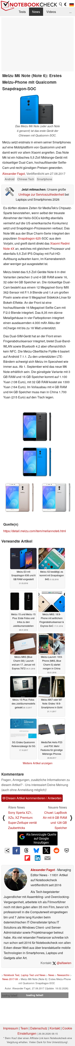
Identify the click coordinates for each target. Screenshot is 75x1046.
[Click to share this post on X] (46, 850)
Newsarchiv (63, 975)
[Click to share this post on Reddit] (56, 850)
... (70, 11)
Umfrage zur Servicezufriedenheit (41, 194)
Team (24, 1028)
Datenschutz (38, 1028)
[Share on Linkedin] (37, 858)
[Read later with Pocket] (66, 850)
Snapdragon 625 (29, 238)
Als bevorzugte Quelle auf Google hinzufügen (41, 838)
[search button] (60, 4)
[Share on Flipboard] (27, 858)
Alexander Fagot (13, 173)
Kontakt (55, 1028)
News (36, 11)
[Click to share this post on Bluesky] (36, 850)
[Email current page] (47, 858)
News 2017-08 (10, 979)
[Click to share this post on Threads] (26, 850)
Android (9, 179)
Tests (22, 11)
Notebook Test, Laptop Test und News (24, 975)
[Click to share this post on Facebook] (16, 850)
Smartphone (44, 179)
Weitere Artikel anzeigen (37, 763)
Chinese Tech (25, 179)
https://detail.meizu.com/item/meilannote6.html (34, 531)
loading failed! (9, 995)
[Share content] (7, 850)
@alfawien (63, 963)
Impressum (10, 1028)
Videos (51, 11)
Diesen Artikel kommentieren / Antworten (33, 798)
